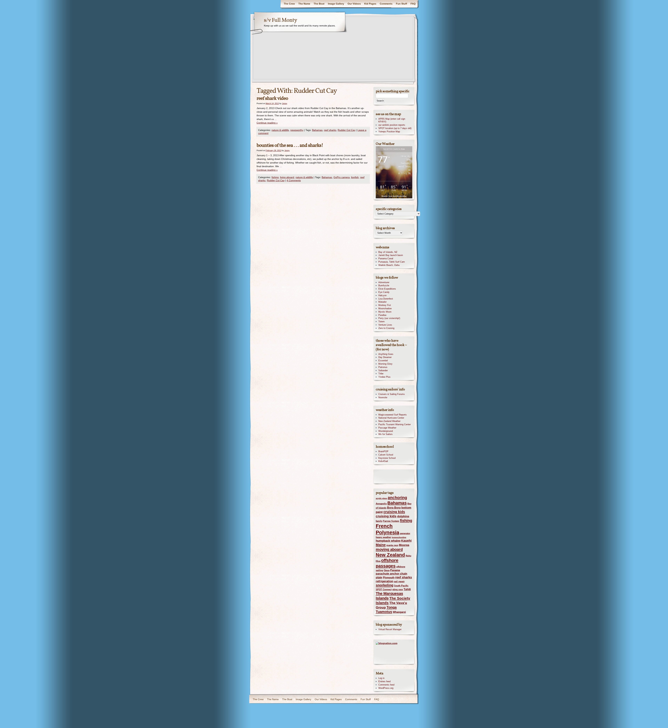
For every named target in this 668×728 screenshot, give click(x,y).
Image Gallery (336, 3)
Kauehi (406, 540)
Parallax (382, 315)
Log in (381, 678)
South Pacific (401, 585)
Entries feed (384, 681)
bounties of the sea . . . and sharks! (290, 145)
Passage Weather (387, 427)
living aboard (287, 177)
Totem (381, 321)
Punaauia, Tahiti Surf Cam (391, 261)
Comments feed (386, 684)
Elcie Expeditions (387, 288)
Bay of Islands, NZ (387, 252)
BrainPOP (383, 451)
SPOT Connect (384, 589)
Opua (386, 570)
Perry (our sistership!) (389, 318)
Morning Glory (385, 364)
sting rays (397, 589)
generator (405, 533)
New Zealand (390, 555)
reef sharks (330, 130)
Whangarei (399, 612)
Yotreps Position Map (389, 131)
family (379, 521)
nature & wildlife (280, 130)
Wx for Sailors (385, 434)
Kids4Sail (383, 461)
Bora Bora (394, 507)
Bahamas (317, 130)
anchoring (397, 497)
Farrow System (391, 521)
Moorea (404, 545)
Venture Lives (385, 325)
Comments (386, 3)
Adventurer (383, 282)
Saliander (383, 370)
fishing (275, 177)
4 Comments (294, 180)
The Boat (319, 3)
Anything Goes (385, 354)
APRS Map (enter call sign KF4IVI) (391, 120)
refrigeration (384, 581)
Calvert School (385, 454)
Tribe (380, 373)
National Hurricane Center (391, 417)
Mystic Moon (384, 311)
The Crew (289, 3)
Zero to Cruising (386, 328)
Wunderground (385, 431)
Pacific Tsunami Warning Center (394, 424)
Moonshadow (385, 308)
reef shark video (272, 98)
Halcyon (382, 295)
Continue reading (267, 122)
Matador (382, 302)
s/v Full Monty (280, 20)
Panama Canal (385, 258)
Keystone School (387, 458)
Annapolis (381, 503)
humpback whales (388, 540)
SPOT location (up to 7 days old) (394, 128)
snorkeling (384, 585)
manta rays (392, 545)
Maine (381, 545)
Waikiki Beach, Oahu (389, 265)
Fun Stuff (401, 3)
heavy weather (383, 537)
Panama (395, 570)
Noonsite (382, 397)
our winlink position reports (391, 125)
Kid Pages (370, 3)
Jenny (284, 103)
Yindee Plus (384, 377)
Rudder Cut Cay (346, 130)
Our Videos (354, 3)
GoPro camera (341, 177)
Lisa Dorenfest (385, 298)
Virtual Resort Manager (389, 629)
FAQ (413, 3)
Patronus (382, 367)
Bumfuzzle (383, 285)
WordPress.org (385, 688)
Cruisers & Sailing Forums (391, 394)
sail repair (399, 581)
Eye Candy (383, 292)
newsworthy (296, 130)
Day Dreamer (385, 357)
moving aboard (389, 549)
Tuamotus (384, 612)
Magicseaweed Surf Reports (392, 414)
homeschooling (399, 537)
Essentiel (383, 360)
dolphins (403, 516)
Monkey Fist (384, 305)
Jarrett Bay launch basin (390, 255)
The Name (304, 3)
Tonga (392, 607)
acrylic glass (381, 498)
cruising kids (394, 512)
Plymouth (389, 577)
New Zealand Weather (389, 421)
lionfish (355, 177)
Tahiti (407, 589)
